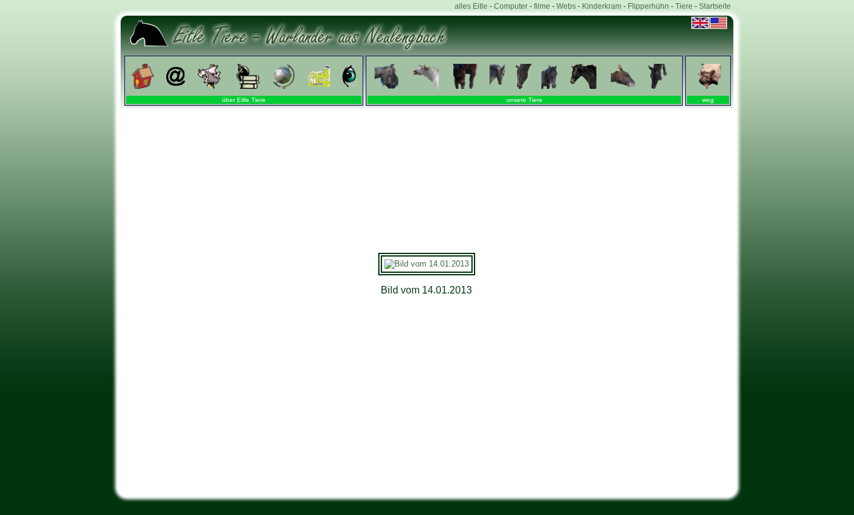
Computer (511, 6)
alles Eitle (471, 6)
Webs (566, 6)
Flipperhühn (648, 6)
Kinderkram (601, 6)
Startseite (715, 6)
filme (542, 6)
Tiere (684, 6)
